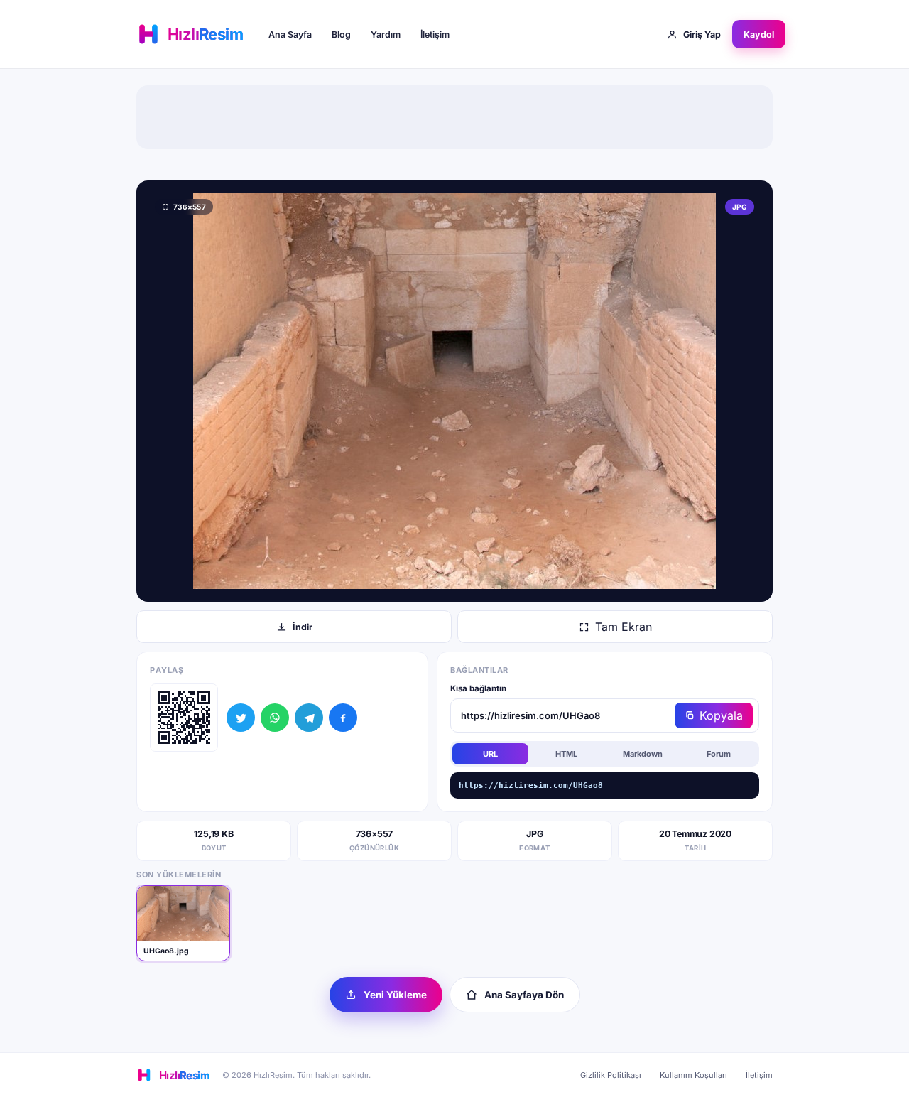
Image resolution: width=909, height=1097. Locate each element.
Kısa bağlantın (478, 688)
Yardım (386, 34)
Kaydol (759, 34)
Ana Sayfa (290, 34)
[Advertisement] (454, 117)
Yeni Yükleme (395, 994)
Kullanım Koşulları (693, 1075)
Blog (341, 34)
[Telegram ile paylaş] (309, 717)
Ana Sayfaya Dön (524, 994)
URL (490, 754)
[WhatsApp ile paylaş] (275, 717)
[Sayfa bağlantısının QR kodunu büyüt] (184, 717)
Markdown (643, 754)
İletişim (435, 34)
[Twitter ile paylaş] (241, 717)
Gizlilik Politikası (610, 1075)
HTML (566, 754)
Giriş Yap (702, 34)
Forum (719, 754)
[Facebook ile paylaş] (343, 717)
